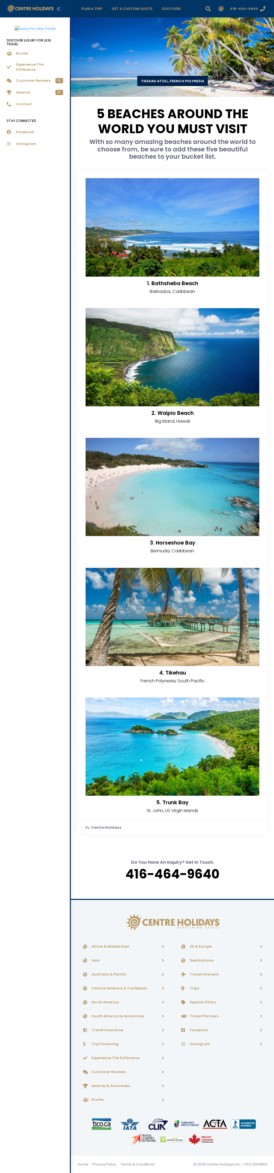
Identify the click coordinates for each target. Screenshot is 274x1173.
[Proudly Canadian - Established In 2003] (201, 1139)
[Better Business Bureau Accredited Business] (243, 1123)
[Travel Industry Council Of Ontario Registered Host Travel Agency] (102, 1123)
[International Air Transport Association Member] (130, 1123)
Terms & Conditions (138, 1164)
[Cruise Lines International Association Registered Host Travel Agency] (158, 1123)
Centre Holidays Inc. (224, 1164)
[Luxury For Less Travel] (35, 26)
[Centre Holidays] (30, 8)
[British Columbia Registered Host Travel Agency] (187, 1123)
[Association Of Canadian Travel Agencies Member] (215, 1123)
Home (83, 1164)
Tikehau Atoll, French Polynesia (172, 81)
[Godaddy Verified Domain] (173, 1139)
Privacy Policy (104, 1164)
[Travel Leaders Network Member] (144, 1139)
